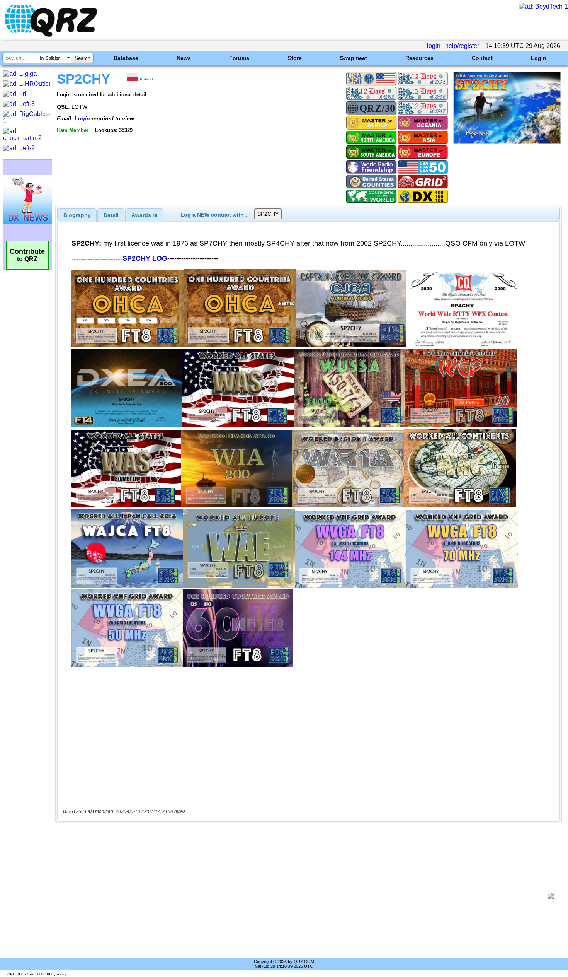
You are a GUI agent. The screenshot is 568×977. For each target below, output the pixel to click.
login (433, 46)
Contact (482, 58)
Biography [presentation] (77, 215)
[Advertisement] (303, 896)
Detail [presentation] (111, 215)
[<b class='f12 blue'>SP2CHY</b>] (507, 142)
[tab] (77, 215)
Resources (419, 58)
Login (538, 58)
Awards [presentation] (144, 215)
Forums (239, 58)
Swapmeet (353, 58)
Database (126, 58)
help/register (462, 46)
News (184, 58)
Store (295, 58)
